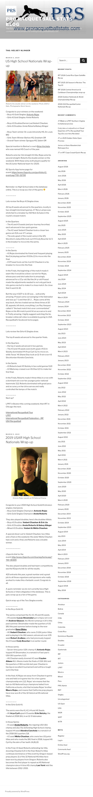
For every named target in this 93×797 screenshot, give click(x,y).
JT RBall (61, 121)
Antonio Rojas (33, 114)
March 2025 (63, 243)
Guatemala (62, 650)
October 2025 (63, 212)
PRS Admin (62, 686)
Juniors (60, 663)
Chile (60, 618)
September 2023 (64, 324)
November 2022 (64, 369)
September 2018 (64, 581)
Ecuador (61, 645)
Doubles (61, 640)
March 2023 (63, 351)
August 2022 (63, 383)
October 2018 (63, 577)
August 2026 (63, 167)
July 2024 (61, 279)
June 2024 (62, 284)
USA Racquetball (13, 421)
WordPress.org (64, 754)
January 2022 (63, 415)
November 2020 (64, 473)
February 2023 (63, 356)
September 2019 (64, 527)
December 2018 (64, 568)
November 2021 (64, 424)
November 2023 (64, 315)
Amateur (61, 604)
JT (59, 138)
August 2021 (63, 437)
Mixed (60, 677)
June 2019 (62, 541)
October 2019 (63, 523)
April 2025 (62, 239)
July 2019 (61, 536)
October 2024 (63, 266)
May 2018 (62, 590)
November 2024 (64, 261)
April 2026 (62, 185)
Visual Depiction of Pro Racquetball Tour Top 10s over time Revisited (71, 131)
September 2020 (64, 482)
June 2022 (62, 392)
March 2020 (63, 500)
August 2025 (63, 221)
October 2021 (63, 428)
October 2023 (63, 320)
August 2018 (63, 586)
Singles (60, 695)
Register (61, 736)
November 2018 (64, 572)
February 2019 (63, 559)
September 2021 (64, 433)
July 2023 (61, 333)
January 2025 (63, 252)
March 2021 (62, 460)
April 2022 (62, 401)
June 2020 (62, 487)
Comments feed (64, 749)
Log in (60, 740)
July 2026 (61, 171)
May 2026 (62, 180)
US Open (61, 704)
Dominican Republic (65, 636)
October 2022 (63, 374)
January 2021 (63, 464)
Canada (61, 613)
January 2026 (63, 198)
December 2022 (64, 365)
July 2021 (61, 442)
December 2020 (64, 469)
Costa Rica (62, 631)
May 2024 (62, 288)
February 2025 (63, 248)
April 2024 (62, 293)
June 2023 (62, 338)
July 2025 (61, 225)
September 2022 (64, 378)
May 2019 (62, 545)
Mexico (61, 672)
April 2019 (62, 550)
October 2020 (63, 478)
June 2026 (62, 176)
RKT (59, 690)
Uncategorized (63, 699)
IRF (59, 654)
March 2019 (62, 554)
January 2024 (63, 306)
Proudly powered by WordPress (17, 791)
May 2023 (62, 342)
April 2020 (62, 496)
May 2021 (62, 451)
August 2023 (63, 329)
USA (59, 708)
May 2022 (62, 396)
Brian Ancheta (43, 146)
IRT (59, 659)
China (60, 623)
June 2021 (62, 446)
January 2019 (63, 563)
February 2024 (63, 302)
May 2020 (62, 491)
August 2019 (63, 532)
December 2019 (64, 514)
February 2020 (63, 505)
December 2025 (64, 203)
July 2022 (61, 388)
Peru (60, 681)
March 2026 (63, 189)
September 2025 (64, 216)
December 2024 (64, 257)
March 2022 (62, 405)
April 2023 (62, 347)
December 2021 (64, 419)
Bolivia (60, 609)
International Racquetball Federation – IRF (25, 418)
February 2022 (63, 410)
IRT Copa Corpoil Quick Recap (74, 152)
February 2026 (63, 194)
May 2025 (62, 234)
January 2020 (63, 509)
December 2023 (64, 311)
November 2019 (64, 518)
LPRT (8, 415)
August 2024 (63, 275)
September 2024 (64, 270)
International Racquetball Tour (19, 412)
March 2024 (63, 297)
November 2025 (64, 207)
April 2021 (62, 455)
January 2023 (63, 360)
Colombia (61, 627)
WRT (60, 717)
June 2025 (62, 230)
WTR (60, 722)
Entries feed (62, 745)
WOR (60, 713)
